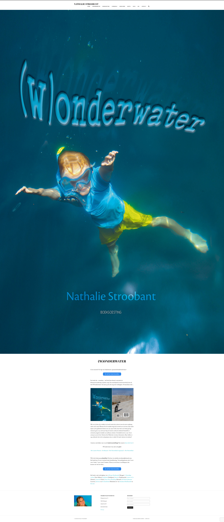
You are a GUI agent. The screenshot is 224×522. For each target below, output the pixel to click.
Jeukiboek (105, 477)
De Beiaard (105, 450)
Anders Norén (140, 518)
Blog (134, 6)
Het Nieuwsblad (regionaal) (116, 450)
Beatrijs (117, 477)
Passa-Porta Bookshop (110, 479)
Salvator (98, 481)
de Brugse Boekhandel (113, 475)
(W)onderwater (96, 6)
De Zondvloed (105, 481)
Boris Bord (122, 6)
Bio (138, 6)
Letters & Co (130, 477)
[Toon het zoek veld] (149, 6)
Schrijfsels (114, 6)
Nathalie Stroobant (86, 4)
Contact (144, 6)
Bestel (129, 6)
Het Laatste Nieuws (96, 450)
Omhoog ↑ (147, 518)
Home (88, 6)
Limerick (97, 479)
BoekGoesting (105, 6)
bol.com (92, 484)
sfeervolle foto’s (129, 443)
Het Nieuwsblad (129, 450)
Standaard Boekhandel (125, 481)
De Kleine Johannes (127, 479)
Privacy (102, 509)
